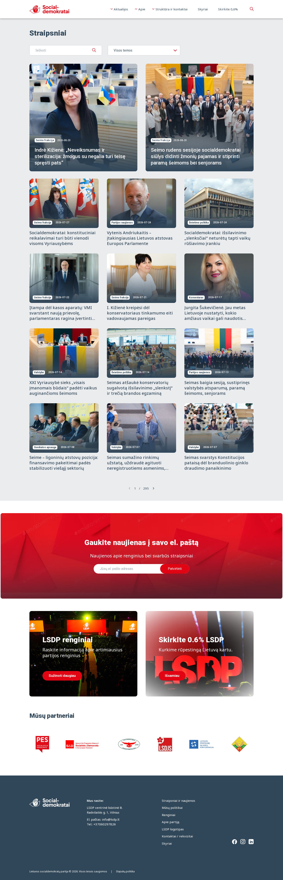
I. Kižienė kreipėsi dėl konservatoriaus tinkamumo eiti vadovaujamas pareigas (140, 313)
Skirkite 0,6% (228, 9)
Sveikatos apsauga (45, 447)
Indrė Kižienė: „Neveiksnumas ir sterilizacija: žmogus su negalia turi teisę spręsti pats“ (80, 156)
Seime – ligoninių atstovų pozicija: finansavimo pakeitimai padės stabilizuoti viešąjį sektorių (63, 463)
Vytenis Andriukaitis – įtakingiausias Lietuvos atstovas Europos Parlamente (140, 238)
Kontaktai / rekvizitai (177, 836)
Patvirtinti (175, 569)
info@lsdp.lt (111, 819)
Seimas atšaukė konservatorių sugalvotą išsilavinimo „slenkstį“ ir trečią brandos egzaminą (140, 388)
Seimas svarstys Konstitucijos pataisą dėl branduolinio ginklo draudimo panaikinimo (216, 463)
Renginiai (168, 815)
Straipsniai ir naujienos (178, 800)
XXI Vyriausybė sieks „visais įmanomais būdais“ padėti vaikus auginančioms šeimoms (63, 388)
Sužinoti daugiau (62, 676)
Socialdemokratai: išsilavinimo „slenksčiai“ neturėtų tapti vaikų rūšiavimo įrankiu (217, 238)
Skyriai (203, 9)
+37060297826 (104, 824)
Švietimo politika (199, 222)
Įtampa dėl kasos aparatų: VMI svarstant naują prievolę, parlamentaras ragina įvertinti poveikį (60, 316)
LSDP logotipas (173, 829)
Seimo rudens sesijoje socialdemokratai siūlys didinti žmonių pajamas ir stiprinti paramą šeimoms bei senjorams (196, 156)
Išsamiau (172, 676)
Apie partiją (170, 822)
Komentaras (196, 297)
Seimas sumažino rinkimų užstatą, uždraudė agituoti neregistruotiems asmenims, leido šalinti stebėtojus (136, 465)
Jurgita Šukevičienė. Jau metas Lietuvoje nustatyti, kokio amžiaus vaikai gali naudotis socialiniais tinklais (215, 316)
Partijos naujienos (122, 222)
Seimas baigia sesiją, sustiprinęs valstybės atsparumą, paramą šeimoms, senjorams (217, 388)
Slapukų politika (125, 871)
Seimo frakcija (45, 140)
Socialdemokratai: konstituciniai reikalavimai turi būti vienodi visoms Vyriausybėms (62, 238)
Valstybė (39, 372)
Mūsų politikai (172, 808)
